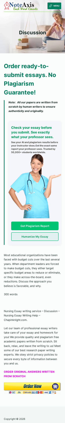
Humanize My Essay (35, 236)
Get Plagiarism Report (34, 226)
